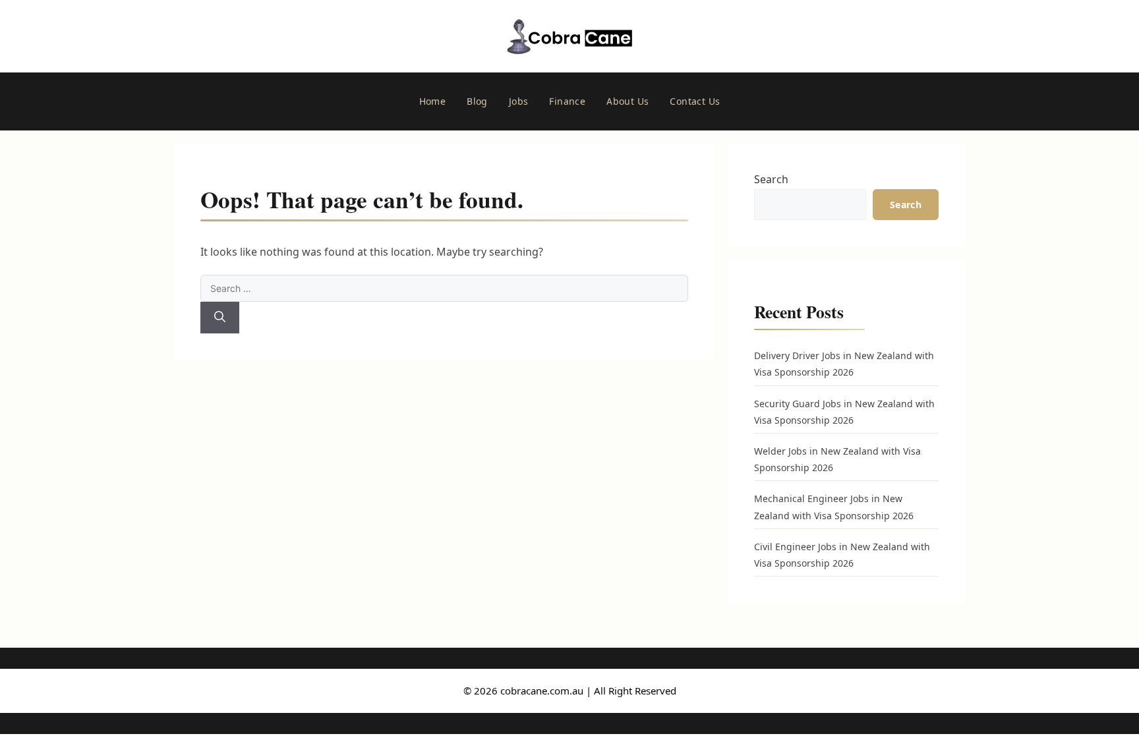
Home (432, 101)
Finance (567, 101)
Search (771, 179)
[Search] (219, 317)
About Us (627, 101)
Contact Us (695, 101)
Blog (477, 101)
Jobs (519, 101)
